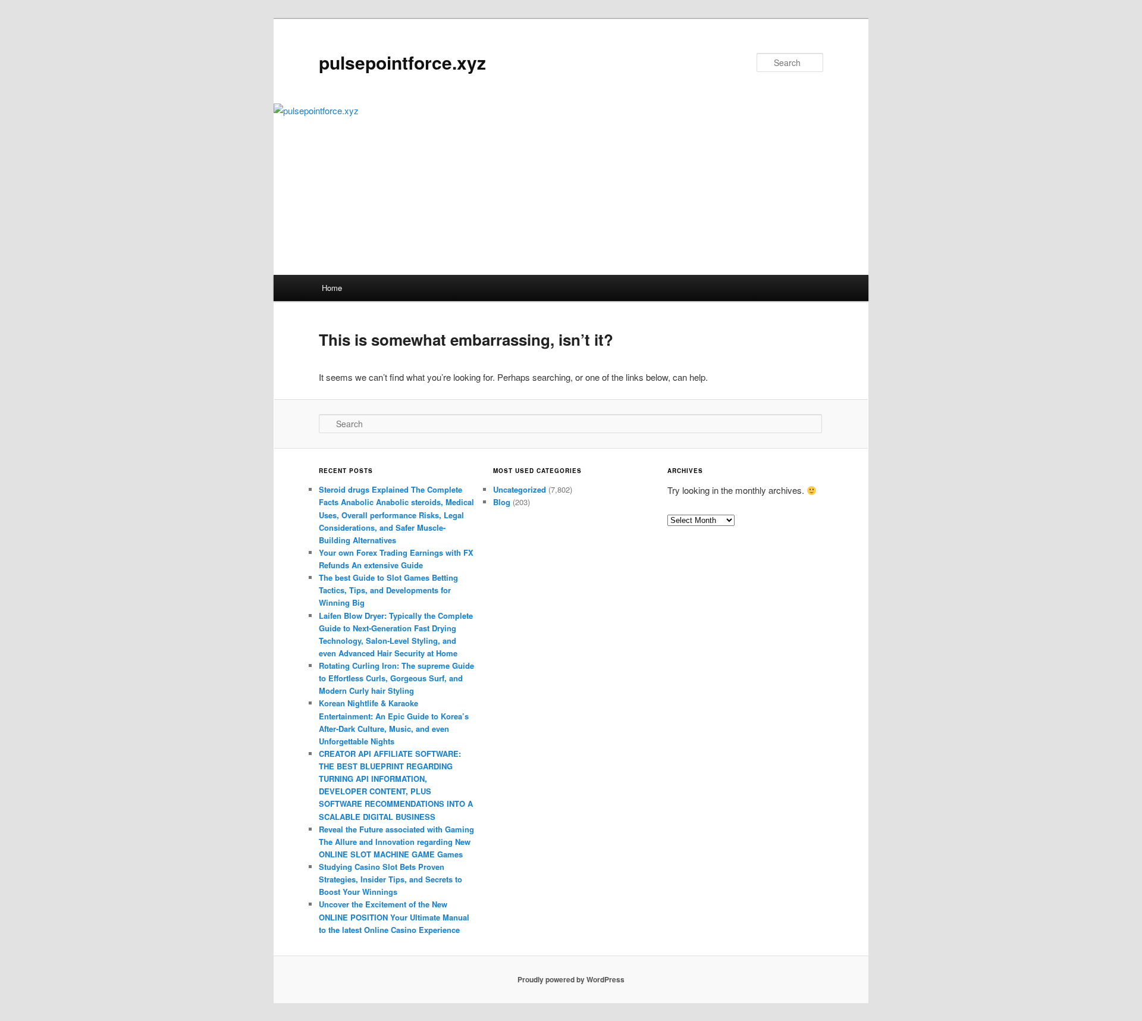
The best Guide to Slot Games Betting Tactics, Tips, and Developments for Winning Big (388, 590)
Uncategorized (519, 489)
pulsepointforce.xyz (402, 62)
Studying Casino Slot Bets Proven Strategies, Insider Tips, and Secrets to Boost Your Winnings (390, 879)
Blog (501, 502)
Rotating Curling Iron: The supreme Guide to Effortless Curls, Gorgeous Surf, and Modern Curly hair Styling (396, 678)
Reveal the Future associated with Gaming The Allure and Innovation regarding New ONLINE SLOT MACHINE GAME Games (396, 841)
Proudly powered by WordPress (571, 979)
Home (332, 287)
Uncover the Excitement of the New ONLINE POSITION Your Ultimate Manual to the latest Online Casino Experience (394, 916)
